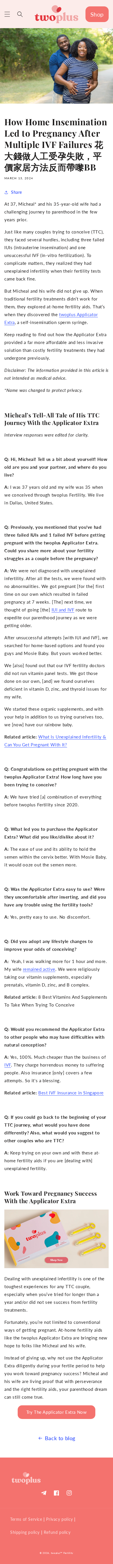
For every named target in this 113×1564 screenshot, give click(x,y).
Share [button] (16, 192)
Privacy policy (59, 1519)
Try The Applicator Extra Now (56, 1412)
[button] (7, 14)
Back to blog (60, 1438)
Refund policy (57, 1532)
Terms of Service (26, 1519)
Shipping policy (25, 1532)
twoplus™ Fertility (62, 1553)
